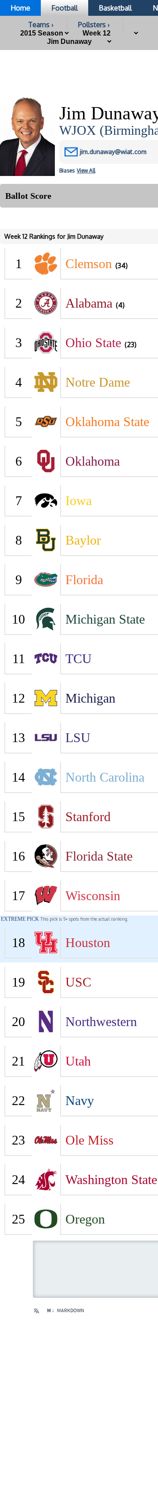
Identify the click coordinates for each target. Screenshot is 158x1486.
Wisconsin (92, 895)
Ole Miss (89, 1140)
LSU (77, 737)
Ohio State (93, 342)
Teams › (41, 24)
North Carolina (104, 777)
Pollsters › (94, 24)
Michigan (90, 698)
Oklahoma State (107, 421)
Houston (87, 942)
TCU (78, 658)
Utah (78, 1061)
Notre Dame (97, 382)
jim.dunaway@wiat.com (113, 151)
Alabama (88, 303)
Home (20, 8)
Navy (79, 1100)
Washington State (111, 1179)
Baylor (83, 540)
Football (64, 8)
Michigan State (105, 619)
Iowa (78, 500)
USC (78, 982)
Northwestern (101, 1021)
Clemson (88, 263)
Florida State (99, 856)
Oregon (85, 1219)
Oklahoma (92, 461)
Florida (84, 579)
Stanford (88, 816)
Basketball (115, 8)
